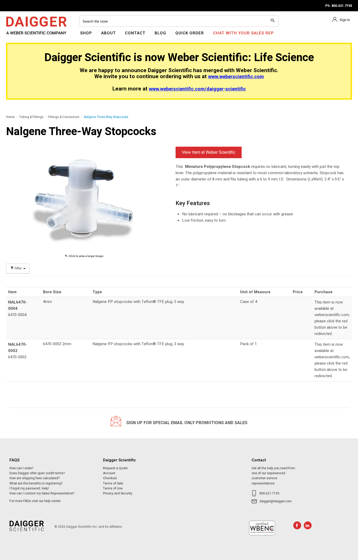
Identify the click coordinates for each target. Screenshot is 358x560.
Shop (86, 33)
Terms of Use (113, 488)
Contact (135, 33)
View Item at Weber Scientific (208, 152)
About (108, 33)
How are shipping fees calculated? (34, 478)
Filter (18, 268)
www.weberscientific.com (236, 76)
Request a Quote (115, 468)
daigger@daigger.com (275, 501)
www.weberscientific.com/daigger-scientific (197, 89)
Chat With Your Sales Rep (243, 33)
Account (109, 473)
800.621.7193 (269, 493)
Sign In (345, 19)
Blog (160, 33)
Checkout (110, 478)
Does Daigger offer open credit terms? (37, 473)
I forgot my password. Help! (29, 488)
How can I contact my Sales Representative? (41, 493)
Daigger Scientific (20, 36)
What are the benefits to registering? (35, 483)
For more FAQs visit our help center (35, 501)
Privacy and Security (117, 493)
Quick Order (189, 33)
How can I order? (21, 468)
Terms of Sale (113, 483)
